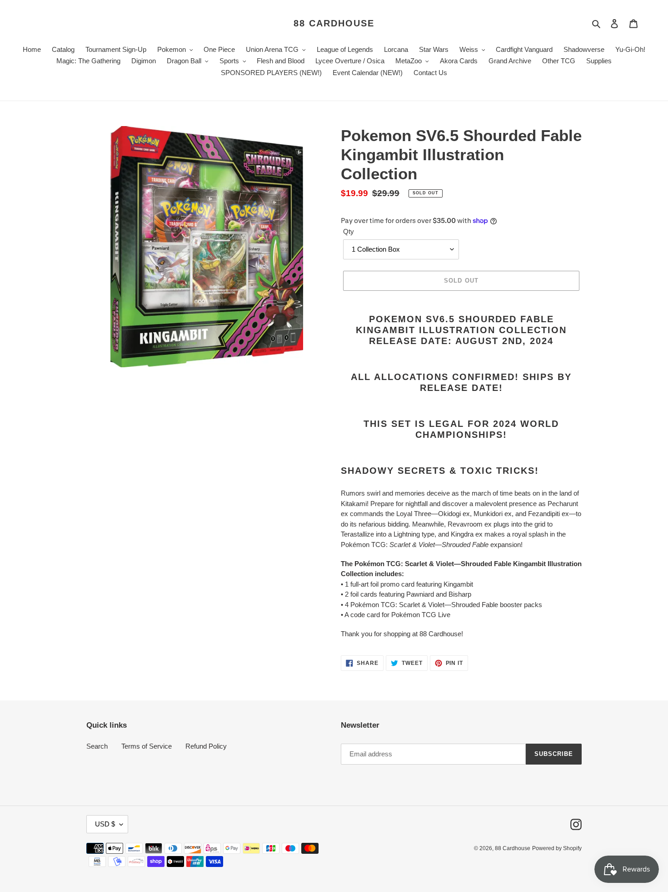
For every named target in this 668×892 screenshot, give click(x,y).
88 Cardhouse (334, 23)
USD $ (105, 824)
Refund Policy (206, 746)
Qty (348, 231)
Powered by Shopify (557, 848)
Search (97, 746)
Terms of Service (146, 746)
